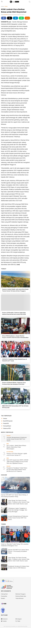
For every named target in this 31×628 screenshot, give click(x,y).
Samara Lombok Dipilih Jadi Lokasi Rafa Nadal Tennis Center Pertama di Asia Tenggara (15, 290)
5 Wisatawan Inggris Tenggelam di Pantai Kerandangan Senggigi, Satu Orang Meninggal (17, 510)
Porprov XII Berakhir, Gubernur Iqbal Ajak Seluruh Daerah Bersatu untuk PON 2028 (14, 313)
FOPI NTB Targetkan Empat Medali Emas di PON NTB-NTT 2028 (14, 360)
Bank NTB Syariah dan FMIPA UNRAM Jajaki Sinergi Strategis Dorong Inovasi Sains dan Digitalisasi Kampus (17, 461)
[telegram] (15, 18)
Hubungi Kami (4, 594)
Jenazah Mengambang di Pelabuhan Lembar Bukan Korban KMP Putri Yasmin (17, 439)
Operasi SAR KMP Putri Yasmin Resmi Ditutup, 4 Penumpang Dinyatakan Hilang (14, 495)
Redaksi (3, 598)
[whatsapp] (21, 18)
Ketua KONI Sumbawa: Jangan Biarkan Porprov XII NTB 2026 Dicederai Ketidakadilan (15, 336)
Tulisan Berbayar (20, 598)
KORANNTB (5, 14)
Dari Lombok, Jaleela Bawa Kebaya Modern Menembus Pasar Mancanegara (16, 447)
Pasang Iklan (4, 596)
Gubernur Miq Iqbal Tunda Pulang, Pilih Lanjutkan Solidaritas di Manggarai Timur (14, 544)
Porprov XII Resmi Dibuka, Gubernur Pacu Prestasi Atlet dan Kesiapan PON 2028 (14, 383)
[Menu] (2, 2)
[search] (29, 2)
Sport (6, 6)
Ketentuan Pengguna (20, 594)
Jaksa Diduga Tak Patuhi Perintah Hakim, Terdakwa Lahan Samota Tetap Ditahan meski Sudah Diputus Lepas (18, 502)
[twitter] (9, 18)
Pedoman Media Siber (21, 596)
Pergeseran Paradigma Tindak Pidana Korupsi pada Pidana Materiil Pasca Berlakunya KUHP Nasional (17, 469)
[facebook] (3, 18)
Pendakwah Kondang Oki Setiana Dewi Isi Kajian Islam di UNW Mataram (18, 567)
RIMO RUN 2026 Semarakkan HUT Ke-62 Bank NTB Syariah (15, 406)
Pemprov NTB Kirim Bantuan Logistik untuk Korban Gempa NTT (17, 454)
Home (2, 6)
